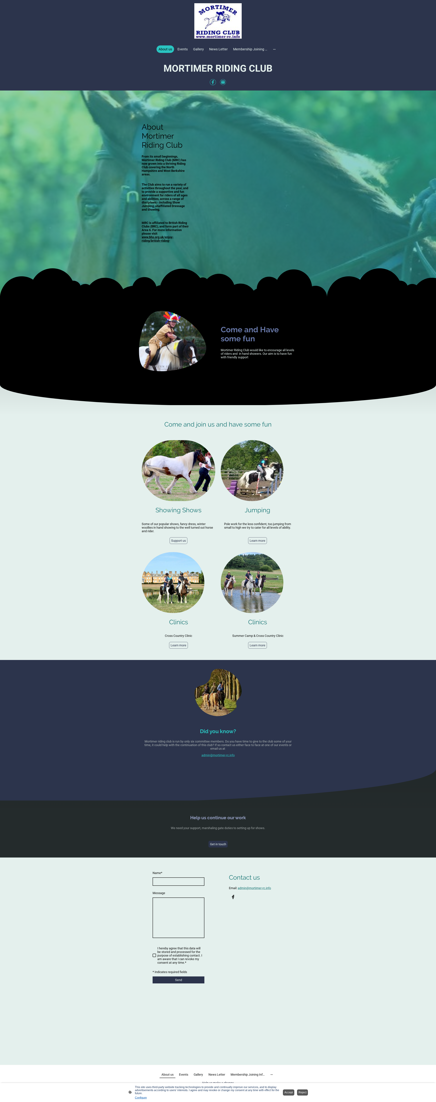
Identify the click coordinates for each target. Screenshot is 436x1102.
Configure (141, 1097)
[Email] (223, 82)
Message (159, 893)
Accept (288, 1092)
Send (178, 980)
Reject (302, 1092)
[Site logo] (218, 21)
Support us (178, 540)
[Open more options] (274, 49)
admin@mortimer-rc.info (218, 755)
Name (157, 873)
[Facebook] (213, 82)
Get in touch (218, 844)
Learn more (257, 540)
